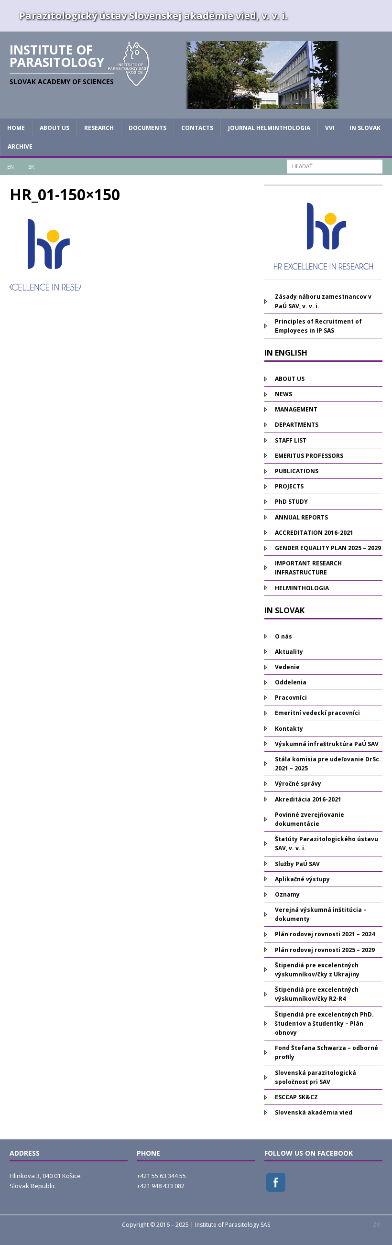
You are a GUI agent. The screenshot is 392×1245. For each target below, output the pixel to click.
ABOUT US (54, 128)
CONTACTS (197, 128)
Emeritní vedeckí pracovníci (317, 713)
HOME (16, 128)
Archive (20, 146)
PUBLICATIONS (296, 471)
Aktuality (289, 652)
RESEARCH (99, 128)
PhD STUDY (291, 502)
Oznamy (287, 894)
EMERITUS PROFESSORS (309, 456)
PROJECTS (289, 486)
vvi (330, 128)
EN (10, 166)
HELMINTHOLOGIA (302, 588)
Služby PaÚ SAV (297, 864)
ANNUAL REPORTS (301, 517)
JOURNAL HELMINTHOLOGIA (269, 128)
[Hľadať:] (334, 166)
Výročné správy (298, 783)
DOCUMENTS (147, 128)
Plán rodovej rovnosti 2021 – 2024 (325, 934)
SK (31, 166)
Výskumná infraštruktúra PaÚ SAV (327, 744)
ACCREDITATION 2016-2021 (314, 533)
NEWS (283, 394)
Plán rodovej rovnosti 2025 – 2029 (325, 950)
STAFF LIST (290, 440)
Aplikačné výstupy (302, 879)
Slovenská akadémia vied (313, 1112)
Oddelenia (290, 682)
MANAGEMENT (296, 409)
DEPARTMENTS (296, 425)
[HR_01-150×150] (45, 285)
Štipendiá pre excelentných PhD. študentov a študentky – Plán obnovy (324, 1023)
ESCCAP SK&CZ (296, 1097)
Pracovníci (291, 697)
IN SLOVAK (365, 128)
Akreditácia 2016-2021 (308, 799)
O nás (283, 636)
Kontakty (289, 729)
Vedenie (287, 667)
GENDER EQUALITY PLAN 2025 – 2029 (328, 548)
